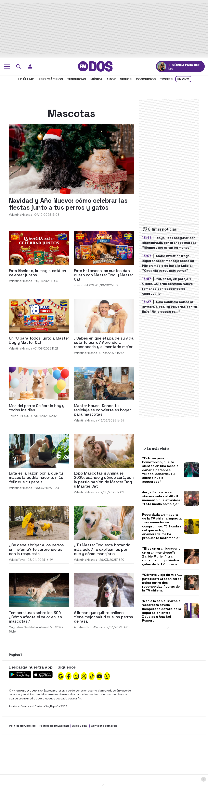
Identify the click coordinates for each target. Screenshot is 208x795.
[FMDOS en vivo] (161, 66)
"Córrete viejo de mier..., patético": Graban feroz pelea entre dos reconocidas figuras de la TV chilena (162, 582)
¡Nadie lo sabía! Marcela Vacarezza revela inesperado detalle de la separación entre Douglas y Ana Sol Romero (161, 611)
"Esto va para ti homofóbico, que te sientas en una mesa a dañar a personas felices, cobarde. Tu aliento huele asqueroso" (160, 470)
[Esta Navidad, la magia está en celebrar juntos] (39, 248)
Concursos (146, 79)
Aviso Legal (80, 725)
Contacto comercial (104, 725)
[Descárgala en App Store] (43, 674)
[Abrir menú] (7, 66)
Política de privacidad (54, 725)
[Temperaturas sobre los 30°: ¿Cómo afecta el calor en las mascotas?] (39, 590)
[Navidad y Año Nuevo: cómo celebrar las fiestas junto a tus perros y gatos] (71, 158)
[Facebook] (68, 676)
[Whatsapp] (107, 676)
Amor (111, 79)
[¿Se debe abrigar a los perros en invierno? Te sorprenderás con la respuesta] (39, 522)
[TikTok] (92, 676)
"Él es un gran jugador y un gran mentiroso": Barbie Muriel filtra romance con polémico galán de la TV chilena (161, 556)
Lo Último (26, 79)
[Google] (61, 676)
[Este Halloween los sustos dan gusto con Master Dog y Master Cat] (104, 248)
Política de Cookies (22, 725)
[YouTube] (99, 676)
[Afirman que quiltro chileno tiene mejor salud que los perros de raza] (104, 590)
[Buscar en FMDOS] (18, 66)
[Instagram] (76, 676)
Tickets (166, 79)
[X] (84, 676)
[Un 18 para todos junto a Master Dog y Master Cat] (39, 315)
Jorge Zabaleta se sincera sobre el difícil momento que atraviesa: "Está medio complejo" (162, 498)
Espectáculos (51, 79)
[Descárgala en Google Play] (20, 674)
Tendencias (76, 79)
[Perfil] (30, 66)
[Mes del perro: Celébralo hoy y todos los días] (39, 383)
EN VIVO (183, 79)
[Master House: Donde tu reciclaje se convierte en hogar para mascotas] (104, 383)
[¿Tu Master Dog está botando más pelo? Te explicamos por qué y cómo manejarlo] (104, 522)
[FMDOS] (95, 66)
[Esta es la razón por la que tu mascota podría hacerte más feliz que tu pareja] (39, 450)
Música (96, 79)
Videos (126, 79)
